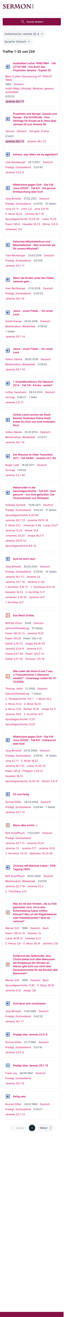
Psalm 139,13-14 (15, 933)
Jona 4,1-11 (11, 208)
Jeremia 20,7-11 (14, 265)
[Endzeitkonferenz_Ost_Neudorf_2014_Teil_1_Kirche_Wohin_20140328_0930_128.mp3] (7, 383)
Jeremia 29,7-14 (15, 336)
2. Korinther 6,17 (33, 714)
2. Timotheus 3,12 (16, 891)
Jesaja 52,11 (48, 709)
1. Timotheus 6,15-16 (42, 587)
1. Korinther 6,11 (14, 602)
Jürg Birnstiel (13, 198)
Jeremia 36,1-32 (36, 141)
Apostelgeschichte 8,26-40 (21, 515)
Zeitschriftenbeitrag (17, 628)
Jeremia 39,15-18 (37, 520)
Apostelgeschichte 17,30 (20, 985)
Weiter (44, 1127)
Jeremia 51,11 (34, 648)
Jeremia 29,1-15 (14, 1083)
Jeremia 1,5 (12, 848)
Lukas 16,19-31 (14, 938)
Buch (46, 928)
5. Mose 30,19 (31, 943)
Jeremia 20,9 (47, 848)
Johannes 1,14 (13, 229)
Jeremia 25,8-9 (14, 648)
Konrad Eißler (13, 802)
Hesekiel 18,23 (31, 224)
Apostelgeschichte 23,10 (20, 724)
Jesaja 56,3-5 (35, 535)
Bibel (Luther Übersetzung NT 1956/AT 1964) (28, 78)
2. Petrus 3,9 (13, 943)
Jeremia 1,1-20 (36, 581)
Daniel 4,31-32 (14, 658)
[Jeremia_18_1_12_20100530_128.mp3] (7, 558)
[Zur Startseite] (18, 6)
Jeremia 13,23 (13, 530)
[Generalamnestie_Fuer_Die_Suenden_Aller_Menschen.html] (7, 964)
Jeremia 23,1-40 (15, 475)
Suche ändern (35, 21)
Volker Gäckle (13, 359)
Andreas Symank (15, 504)
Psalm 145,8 (12, 224)
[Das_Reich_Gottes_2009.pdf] (7, 615)
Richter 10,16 (31, 709)
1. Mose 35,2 (43, 698)
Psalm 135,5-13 (34, 653)
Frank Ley (11, 1073)
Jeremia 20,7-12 (15, 812)
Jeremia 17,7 (28, 848)
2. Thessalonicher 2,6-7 (19, 698)
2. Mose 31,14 (13, 703)
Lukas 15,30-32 (36, 765)
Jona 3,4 (26, 208)
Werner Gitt (12, 928)
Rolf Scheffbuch (15, 833)
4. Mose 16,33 (32, 703)
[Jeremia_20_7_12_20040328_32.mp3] (7, 794)
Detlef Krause (13, 321)
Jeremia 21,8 (50, 943)
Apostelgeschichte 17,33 (20, 719)
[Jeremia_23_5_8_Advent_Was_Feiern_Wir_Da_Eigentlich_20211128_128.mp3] (7, 154)
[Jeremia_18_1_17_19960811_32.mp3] (7, 1003)
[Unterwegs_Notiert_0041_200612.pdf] (7, 676)
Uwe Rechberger (15, 162)
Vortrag (10, 397)
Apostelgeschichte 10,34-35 (22, 219)
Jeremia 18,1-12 (14, 576)
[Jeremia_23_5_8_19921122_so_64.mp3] (7, 1034)
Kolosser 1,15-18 (34, 658)
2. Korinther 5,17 (35, 592)
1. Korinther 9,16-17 (16, 587)
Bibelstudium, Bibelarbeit (20, 326)
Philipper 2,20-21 (32, 771)
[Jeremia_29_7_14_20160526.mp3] (7, 312)
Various (9, 131)
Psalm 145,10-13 (15, 633)
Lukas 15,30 (49, 219)
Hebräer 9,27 (33, 938)
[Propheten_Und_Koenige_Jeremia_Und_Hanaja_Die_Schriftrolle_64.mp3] (7, 119)
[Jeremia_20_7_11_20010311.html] (7, 825)
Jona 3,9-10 (41, 208)
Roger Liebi (12, 465)
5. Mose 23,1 (13, 525)
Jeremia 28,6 (13, 714)
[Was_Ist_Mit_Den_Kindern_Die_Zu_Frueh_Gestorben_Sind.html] (7, 912)
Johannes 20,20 (15, 535)
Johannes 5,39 (32, 525)
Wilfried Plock (13, 623)
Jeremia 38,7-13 (15, 520)
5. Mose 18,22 (13, 213)
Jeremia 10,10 (35, 633)
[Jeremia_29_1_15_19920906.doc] (7, 1065)
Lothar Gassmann (15, 392)
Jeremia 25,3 (35, 886)
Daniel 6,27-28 (14, 653)
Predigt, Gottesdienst (18, 167)
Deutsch (19, 84)
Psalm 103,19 (13, 638)
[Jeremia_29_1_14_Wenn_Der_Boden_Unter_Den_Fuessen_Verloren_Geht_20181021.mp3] (7, 279)
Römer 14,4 (31, 530)
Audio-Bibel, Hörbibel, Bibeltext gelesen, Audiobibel (29, 90)
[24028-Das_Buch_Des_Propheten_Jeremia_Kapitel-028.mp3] (7, 66)
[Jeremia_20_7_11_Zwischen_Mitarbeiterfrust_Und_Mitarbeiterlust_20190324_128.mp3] (7, 245)
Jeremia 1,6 (33, 576)
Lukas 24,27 (50, 525)
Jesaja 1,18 (29, 990)
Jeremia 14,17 (37, 597)
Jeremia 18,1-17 (14, 1021)
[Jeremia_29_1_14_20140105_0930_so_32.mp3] (7, 419)
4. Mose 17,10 (13, 709)
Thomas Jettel (14, 688)
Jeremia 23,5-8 (14, 172)
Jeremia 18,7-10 (34, 213)
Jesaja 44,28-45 (35, 643)
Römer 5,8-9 (50, 224)
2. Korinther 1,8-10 (16, 853)
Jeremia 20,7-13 (15, 1114)
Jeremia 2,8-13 (14, 402)
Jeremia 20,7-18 (15, 581)
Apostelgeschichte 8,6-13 (20, 545)
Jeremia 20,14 (35, 843)
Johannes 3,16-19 (15, 597)
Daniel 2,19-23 (14, 643)
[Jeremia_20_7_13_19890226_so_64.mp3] (7, 1096)
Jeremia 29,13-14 (15, 540)
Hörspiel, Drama (39, 131)
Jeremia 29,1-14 (14, 298)
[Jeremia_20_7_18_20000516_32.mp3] (7, 867)
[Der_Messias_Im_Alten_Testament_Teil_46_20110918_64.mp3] (7, 456)
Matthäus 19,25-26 (41, 853)
